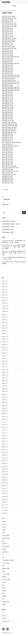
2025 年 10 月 (5, 308)
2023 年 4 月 (5, 391)
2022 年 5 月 (5, 411)
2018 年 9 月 (5, 491)
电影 (3, 585)
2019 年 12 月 (5, 471)
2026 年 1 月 (5, 300)
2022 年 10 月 (5, 402)
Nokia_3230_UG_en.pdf (7, 33)
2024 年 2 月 (5, 364)
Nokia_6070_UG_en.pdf (7, 98)
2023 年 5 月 (5, 389)
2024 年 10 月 (5, 341)
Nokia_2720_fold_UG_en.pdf (8, 16)
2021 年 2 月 (5, 441)
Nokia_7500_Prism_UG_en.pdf (9, 165)
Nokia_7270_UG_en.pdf (7, 154)
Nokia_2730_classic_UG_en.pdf (9, 18)
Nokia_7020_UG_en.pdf (7, 140)
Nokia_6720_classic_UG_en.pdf (9, 127)
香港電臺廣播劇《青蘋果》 (8, 232)
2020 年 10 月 (5, 452)
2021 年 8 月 (5, 424)
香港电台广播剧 (5, 601)
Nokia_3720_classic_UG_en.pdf (9, 48)
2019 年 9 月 (5, 477)
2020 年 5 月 (5, 460)
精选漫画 (4, 596)
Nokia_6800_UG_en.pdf (7, 134)
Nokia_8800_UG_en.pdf (7, 177)
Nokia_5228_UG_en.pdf (7, 65)
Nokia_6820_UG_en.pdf (7, 137)
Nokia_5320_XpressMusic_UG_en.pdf (10, 76)
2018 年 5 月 (5, 496)
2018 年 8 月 (5, 493)
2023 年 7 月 (5, 383)
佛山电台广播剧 (5, 538)
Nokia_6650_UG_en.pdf (7, 113)
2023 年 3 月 (5, 394)
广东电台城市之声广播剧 (7, 560)
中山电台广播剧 (5, 535)
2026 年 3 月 (5, 295)
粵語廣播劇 (6, 2)
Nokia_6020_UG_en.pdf (7, 91)
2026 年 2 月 (5, 297)
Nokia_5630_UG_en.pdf (7, 85)
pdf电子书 (6, 189)
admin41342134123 (11, 10)
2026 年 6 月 (5, 286)
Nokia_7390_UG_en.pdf (7, 164)
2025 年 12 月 (5, 303)
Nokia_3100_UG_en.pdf (7, 21)
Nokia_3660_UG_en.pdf (7, 44)
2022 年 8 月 (5, 405)
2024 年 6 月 (5, 353)
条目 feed (4, 615)
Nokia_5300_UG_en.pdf (7, 73)
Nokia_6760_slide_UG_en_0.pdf (9, 132)
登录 (3, 613)
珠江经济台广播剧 (6, 579)
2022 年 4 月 (5, 413)
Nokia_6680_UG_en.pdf (7, 117)
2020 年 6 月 (5, 458)
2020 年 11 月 (5, 449)
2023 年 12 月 (5, 369)
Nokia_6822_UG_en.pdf (7, 139)
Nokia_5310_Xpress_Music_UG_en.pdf (11, 75)
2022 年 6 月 (5, 408)
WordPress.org (5, 621)
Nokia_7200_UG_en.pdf (7, 144)
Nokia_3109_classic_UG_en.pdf (9, 23)
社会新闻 (4, 590)
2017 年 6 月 (5, 513)
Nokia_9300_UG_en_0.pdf (8, 182)
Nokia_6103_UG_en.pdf (7, 110)
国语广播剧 (4, 552)
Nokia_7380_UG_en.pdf (7, 162)
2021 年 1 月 (5, 444)
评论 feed (4, 618)
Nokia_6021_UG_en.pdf (7, 93)
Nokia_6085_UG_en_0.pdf (8, 103)
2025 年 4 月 (5, 325)
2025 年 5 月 (5, 322)
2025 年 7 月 (5, 317)
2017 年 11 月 (5, 505)
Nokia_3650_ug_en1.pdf (7, 43)
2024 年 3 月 (5, 361)
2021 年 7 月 (5, 427)
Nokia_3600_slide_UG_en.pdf (8, 39)
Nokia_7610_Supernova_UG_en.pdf (10, 171)
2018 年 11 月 (5, 488)
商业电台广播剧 (5, 546)
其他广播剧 (4, 543)
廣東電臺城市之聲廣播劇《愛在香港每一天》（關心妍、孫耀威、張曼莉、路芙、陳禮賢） (13, 246)
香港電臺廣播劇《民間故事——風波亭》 (11, 224)
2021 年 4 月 (5, 435)
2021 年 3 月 (5, 438)
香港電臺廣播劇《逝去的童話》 (9, 221)
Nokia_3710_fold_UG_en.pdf (8, 46)
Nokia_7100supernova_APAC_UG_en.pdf (11, 142)
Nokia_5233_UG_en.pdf (7, 68)
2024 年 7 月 (5, 350)
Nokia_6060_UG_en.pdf (7, 97)
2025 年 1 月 (5, 333)
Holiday (3, 527)
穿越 (3, 593)
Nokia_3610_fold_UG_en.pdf (8, 41)
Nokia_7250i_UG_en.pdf (7, 149)
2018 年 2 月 (5, 502)
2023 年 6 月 (5, 386)
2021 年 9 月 (5, 422)
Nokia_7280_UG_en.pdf (7, 155)
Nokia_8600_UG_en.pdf (7, 176)
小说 (3, 557)
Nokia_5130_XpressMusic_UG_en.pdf (10, 56)
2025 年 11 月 (5, 306)
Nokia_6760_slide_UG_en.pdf (8, 130)
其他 (3, 541)
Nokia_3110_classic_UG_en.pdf (9, 24)
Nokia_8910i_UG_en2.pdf (7, 179)
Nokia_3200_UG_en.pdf (7, 29)
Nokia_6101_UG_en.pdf (7, 108)
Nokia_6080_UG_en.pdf (7, 100)
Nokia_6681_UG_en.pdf (7, 118)
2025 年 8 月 (5, 314)
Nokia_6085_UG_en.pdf (7, 102)
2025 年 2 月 (5, 330)
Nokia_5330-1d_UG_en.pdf (8, 78)
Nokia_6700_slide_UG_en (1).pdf (9, 123)
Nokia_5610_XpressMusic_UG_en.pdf (10, 83)
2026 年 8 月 (5, 281)
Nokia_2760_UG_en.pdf (7, 19)
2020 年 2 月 (5, 469)
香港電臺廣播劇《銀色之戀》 (8, 226)
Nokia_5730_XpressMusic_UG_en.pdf (10, 88)
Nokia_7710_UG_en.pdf (7, 172)
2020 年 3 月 (5, 466)
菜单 (15, 5)
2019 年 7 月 (5, 482)
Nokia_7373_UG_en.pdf (7, 160)
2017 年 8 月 (5, 510)
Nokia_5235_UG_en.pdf (7, 70)
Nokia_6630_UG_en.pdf (7, 112)
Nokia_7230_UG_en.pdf (7, 147)
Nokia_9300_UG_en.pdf (7, 181)
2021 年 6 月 (5, 430)
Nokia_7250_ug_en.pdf (7, 150)
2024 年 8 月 (5, 347)
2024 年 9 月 (5, 344)
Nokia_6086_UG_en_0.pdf (8, 107)
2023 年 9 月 (5, 377)
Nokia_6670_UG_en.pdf (7, 115)
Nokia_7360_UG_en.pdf (7, 157)
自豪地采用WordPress (7, 632)
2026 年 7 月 (5, 284)
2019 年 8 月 (5, 480)
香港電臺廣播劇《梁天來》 (8, 229)
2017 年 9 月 (5, 507)
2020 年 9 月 (5, 455)
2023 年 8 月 (5, 380)
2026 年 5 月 (5, 289)
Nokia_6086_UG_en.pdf (7, 105)
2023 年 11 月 (5, 372)
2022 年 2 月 (5, 416)
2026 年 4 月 (5, 292)
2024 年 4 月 (5, 358)
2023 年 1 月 (5, 400)
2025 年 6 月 (5, 319)
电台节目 (4, 582)
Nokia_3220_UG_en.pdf (7, 31)
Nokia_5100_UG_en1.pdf (7, 55)
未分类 (3, 571)
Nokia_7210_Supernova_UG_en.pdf (10, 145)
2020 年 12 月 (5, 446)
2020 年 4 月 (5, 463)
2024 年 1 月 (5, 366)
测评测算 (4, 576)
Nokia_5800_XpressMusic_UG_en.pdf (10, 90)
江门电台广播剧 (5, 574)
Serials (3, 532)
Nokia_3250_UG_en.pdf (7, 34)
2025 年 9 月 (5, 311)
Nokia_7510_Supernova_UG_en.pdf (10, 167)
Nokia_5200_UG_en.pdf (7, 61)
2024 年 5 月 (5, 355)
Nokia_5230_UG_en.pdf (7, 66)
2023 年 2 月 (5, 397)
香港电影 (4, 604)
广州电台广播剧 (5, 563)
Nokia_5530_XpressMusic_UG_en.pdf (10, 81)
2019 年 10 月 (5, 474)
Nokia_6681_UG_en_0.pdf (8, 120)
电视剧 (3, 588)
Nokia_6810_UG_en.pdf (7, 135)
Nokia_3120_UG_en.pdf (7, 28)
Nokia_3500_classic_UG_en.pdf (9, 38)
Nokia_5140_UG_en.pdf (7, 60)
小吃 (3, 554)
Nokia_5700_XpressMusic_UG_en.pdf (10, 86)
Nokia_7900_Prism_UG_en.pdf (9, 174)
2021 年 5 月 (5, 433)
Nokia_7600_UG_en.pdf (7, 169)
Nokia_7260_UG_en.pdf (7, 152)
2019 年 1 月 (5, 485)
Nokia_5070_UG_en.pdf (7, 53)
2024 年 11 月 (5, 339)
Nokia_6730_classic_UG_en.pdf (9, 129)
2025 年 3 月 (5, 328)
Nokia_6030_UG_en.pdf (7, 95)
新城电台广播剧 (5, 568)
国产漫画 (4, 549)
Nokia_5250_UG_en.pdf (7, 71)
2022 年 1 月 (5, 419)
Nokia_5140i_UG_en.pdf (7, 58)
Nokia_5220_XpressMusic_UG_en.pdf (10, 63)
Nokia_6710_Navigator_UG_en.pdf (10, 125)
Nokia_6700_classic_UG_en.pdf (9, 122)
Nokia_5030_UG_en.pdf (7, 51)
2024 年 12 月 (5, 336)
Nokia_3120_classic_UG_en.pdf (9, 26)
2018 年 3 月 (5, 499)
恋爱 (3, 565)
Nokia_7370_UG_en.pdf (7, 159)
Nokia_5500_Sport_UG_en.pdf (9, 80)
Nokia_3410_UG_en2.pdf (7, 36)
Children (4, 521)
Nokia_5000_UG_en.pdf (7, 49)
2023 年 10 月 (5, 375)
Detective (4, 524)
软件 (3, 599)
